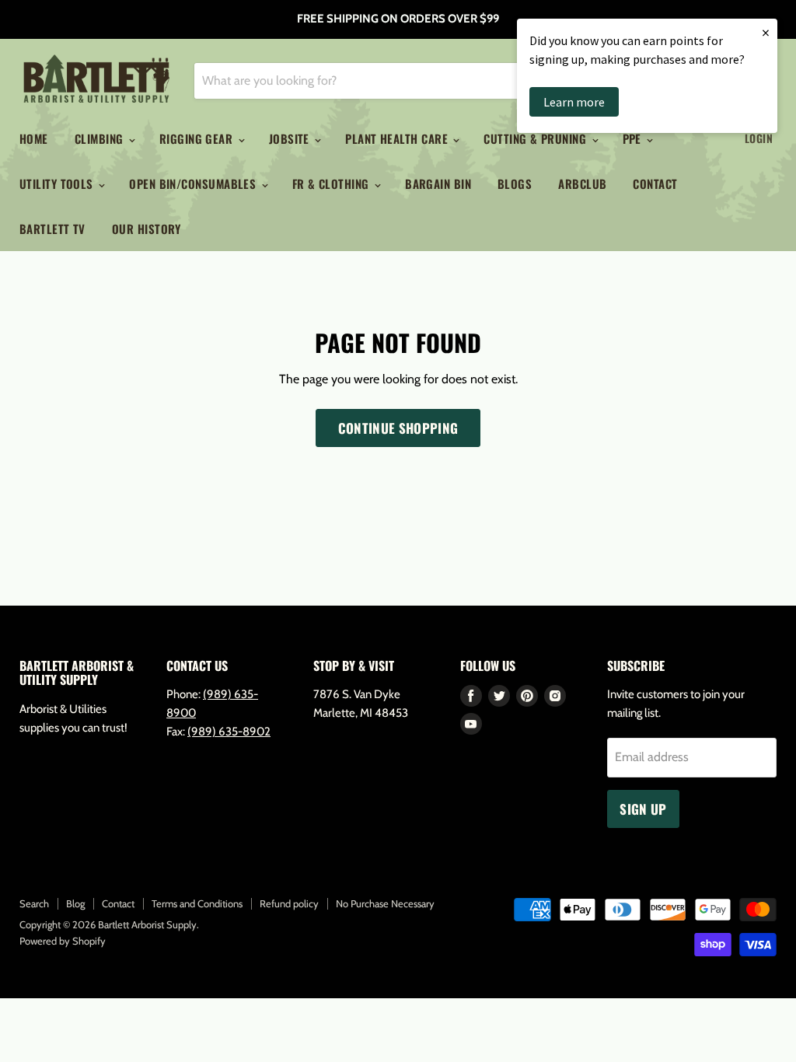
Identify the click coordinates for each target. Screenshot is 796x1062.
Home (33, 138)
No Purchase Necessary (385, 903)
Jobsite (291, 138)
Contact (655, 183)
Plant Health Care (398, 138)
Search (34, 903)
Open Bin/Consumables (194, 183)
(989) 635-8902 (229, 732)
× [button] (766, 32)
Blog (75, 903)
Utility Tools (57, 183)
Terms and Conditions (197, 903)
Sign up (643, 809)
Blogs (515, 183)
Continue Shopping (398, 428)
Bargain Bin (438, 183)
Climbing (101, 138)
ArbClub (582, 183)
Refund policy (289, 903)
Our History (146, 228)
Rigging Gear (197, 138)
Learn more (574, 102)
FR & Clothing (332, 183)
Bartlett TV (52, 228)
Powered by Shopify (62, 940)
